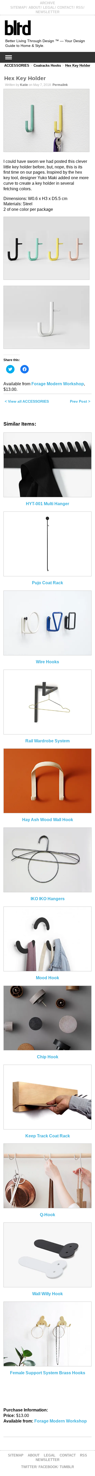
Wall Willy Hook (47, 1294)
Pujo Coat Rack (47, 583)
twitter (28, 1467)
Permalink (60, 85)
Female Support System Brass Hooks (47, 1373)
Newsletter (47, 12)
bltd (17, 27)
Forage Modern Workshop (57, 384)
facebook (48, 1467)
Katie (24, 85)
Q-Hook (47, 1214)
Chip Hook (47, 1057)
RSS (79, 7)
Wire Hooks (47, 662)
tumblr (67, 1467)
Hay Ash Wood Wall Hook (47, 819)
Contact (65, 7)
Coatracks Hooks (47, 65)
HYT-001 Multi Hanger (47, 503)
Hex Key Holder (77, 65)
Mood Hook (47, 978)
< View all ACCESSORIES (27, 401)
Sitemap (18, 7)
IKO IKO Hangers (48, 899)
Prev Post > (80, 401)
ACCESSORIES (16, 65)
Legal (49, 7)
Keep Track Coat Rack (47, 1136)
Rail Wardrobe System (47, 741)
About (34, 7)
